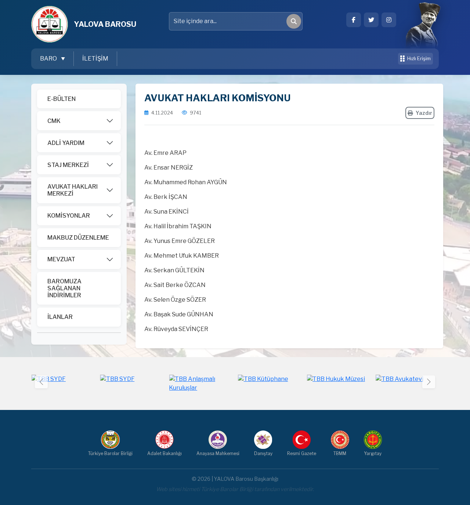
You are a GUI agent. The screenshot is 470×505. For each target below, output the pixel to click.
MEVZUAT (61, 259)
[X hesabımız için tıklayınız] (371, 19)
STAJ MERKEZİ (68, 164)
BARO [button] (49, 58)
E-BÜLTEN (61, 98)
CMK (54, 120)
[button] (428, 381)
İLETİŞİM (95, 58)
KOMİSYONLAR (68, 215)
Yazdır (424, 113)
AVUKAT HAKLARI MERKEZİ (72, 190)
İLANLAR (60, 316)
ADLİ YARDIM (65, 142)
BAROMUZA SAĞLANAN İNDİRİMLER (64, 288)
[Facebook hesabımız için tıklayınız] (353, 19)
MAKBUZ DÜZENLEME (78, 237)
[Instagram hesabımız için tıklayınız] (389, 19)
